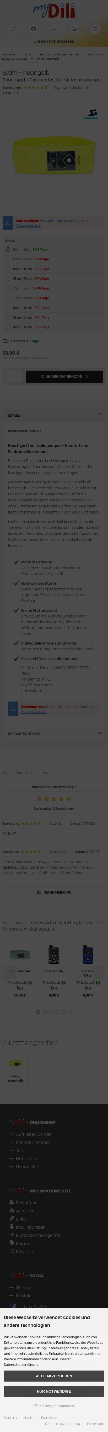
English (29, 1417)
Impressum (95, 1423)
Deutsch (10, 1417)
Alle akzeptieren (54, 1376)
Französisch (50, 1417)
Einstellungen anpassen (54, 1406)
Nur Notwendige (54, 1391)
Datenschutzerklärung (62, 1423)
